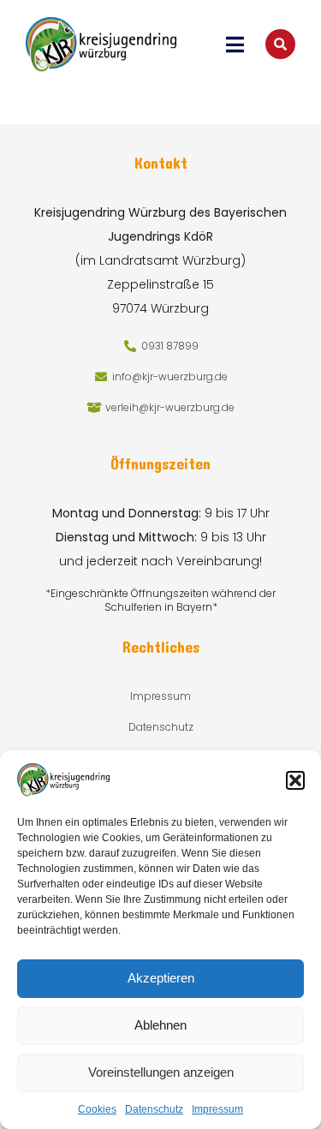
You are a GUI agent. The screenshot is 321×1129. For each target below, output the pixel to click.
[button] (295, 780)
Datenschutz (154, 1109)
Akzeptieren (161, 978)
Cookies (97, 1109)
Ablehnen (160, 1025)
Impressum (217, 1109)
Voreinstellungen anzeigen (161, 1072)
